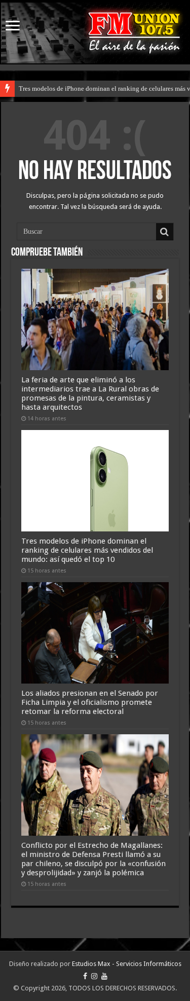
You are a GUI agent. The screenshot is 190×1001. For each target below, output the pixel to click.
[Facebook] (85, 976)
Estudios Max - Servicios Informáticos (126, 964)
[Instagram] (94, 976)
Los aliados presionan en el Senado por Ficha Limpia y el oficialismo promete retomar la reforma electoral (89, 702)
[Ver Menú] (13, 26)
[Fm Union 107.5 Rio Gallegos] (95, 33)
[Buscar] (164, 231)
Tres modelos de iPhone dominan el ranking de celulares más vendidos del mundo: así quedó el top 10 (87, 550)
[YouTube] (104, 976)
